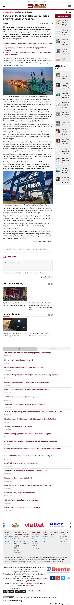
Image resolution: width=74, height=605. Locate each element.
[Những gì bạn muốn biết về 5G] (63, 171)
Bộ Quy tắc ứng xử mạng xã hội (47, 559)
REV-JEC (44, 1)
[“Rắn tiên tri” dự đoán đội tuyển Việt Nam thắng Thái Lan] (63, 115)
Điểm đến (26, 541)
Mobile (16, 536)
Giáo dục (7, 543)
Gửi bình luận (47, 277)
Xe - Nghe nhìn (54, 533)
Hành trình (26, 543)
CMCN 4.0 (49, 562)
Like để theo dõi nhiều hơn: (36, 591)
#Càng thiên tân (32, 249)
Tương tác (64, 532)
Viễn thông (17, 539)
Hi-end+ (53, 539)
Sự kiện (7, 534)
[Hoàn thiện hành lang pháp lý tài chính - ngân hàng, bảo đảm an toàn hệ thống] (63, 23)
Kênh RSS (54, 604)
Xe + (52, 536)
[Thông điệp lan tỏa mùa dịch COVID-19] (63, 96)
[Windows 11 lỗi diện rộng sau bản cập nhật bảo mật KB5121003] (15, 327)
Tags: (6, 249)
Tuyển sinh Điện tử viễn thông (15, 562)
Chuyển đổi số (16, 12)
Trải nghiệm (26, 533)
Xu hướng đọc (20, 349)
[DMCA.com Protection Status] (8, 597)
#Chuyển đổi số (42, 249)
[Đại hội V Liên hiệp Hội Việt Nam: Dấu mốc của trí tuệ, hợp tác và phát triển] (15, 296)
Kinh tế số (36, 532)
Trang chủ (7, 12)
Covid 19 (35, 562)
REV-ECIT (36, 1)
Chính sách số (9, 539)
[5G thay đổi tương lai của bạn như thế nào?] (63, 180)
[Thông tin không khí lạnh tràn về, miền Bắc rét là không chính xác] (63, 52)
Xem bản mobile (15, 588)
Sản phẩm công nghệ (18, 533)
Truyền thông (44, 533)
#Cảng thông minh (14, 249)
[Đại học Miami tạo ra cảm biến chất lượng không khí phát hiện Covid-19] (63, 77)
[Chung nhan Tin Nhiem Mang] (12, 600)
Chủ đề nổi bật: (10, 557)
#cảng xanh (23, 249)
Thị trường (35, 548)
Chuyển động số (27, 12)
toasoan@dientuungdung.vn (25, 585)
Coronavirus (42, 562)
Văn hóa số (8, 541)
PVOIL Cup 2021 (58, 562)
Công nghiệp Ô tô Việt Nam (16, 559)
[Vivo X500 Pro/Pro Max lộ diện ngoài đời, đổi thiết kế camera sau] (41, 327)
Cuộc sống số (9, 536)
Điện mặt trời (47, 557)
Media (43, 541)
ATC (29, 1)
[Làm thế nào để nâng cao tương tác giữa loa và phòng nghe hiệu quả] (63, 142)
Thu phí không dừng (31, 559)
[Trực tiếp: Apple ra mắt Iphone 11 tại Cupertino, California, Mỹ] (63, 152)
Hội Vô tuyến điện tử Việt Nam (24, 557)
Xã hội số (8, 532)
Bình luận (54, 349)
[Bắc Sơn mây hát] (63, 124)
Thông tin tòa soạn (65, 604)
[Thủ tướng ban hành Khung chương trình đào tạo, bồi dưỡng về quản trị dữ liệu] (63, 33)
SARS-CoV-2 (28, 562)
